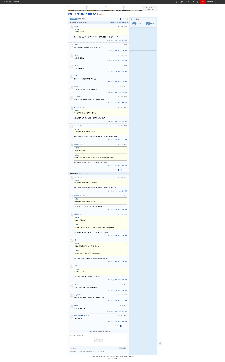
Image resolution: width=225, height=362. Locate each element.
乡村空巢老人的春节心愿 (86, 14)
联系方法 (106, 356)
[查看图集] (101, 14)
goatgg (75, 96)
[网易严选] (188, 2)
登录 (203, 2)
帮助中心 (131, 356)
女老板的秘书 (77, 107)
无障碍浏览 (16, 2)
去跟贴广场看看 (81, 19)
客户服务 (116, 356)
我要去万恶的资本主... (79, 315)
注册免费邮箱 (210, 2)
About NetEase (94, 356)
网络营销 (126, 356)
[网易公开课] (182, 2)
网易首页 (6, 2)
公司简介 (101, 356)
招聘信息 (111, 356)
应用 (10, 2)
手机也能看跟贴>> (123, 22)
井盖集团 (76, 144)
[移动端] (176, 2)
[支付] (193, 2)
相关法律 (121, 356)
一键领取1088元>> (149, 10)
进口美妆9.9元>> (150, 7)
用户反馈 (160, 343)
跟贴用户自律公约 (114, 22)
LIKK (75, 125)
